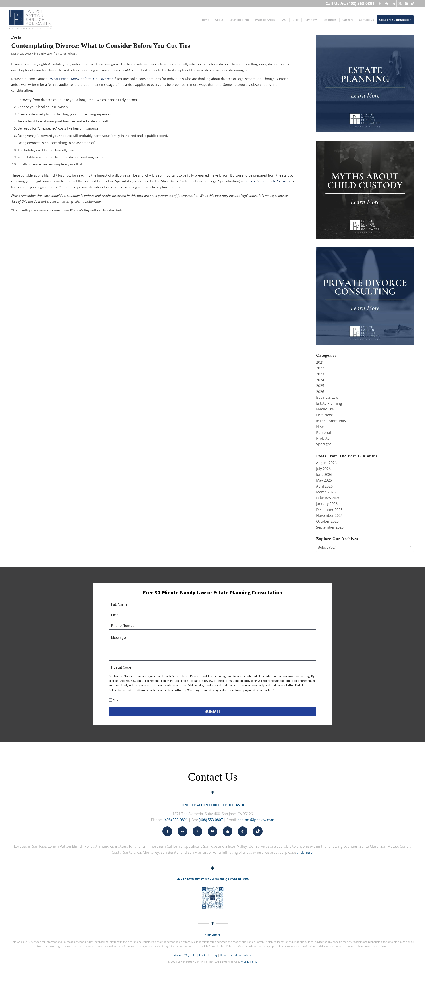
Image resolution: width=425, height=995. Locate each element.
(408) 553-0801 (176, 819)
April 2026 (324, 486)
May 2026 (324, 480)
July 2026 (323, 468)
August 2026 (326, 462)
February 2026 (328, 498)
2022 (320, 368)
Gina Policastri (69, 54)
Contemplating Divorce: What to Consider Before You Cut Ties (100, 45)
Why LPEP (190, 955)
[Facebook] (380, 3)
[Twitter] (400, 3)
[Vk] (413, 3)
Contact (204, 955)
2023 (320, 374)
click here (305, 852)
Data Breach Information (235, 955)
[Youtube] (386, 3)
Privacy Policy (248, 962)
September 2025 (330, 527)
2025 (320, 385)
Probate (323, 438)
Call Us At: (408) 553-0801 (350, 3)
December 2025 (329, 509)
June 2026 (324, 474)
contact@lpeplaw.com (256, 819)
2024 (320, 379)
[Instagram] (406, 3)
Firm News (325, 414)
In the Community (331, 420)
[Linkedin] (393, 3)
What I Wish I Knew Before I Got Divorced (81, 78)
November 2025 (329, 515)
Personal (323, 432)
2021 (320, 362)
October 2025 (327, 521)
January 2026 (327, 503)
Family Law (44, 54)
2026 (320, 391)
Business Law (327, 397)
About (178, 955)
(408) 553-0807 (211, 819)
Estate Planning (329, 403)
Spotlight (323, 444)
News (320, 426)
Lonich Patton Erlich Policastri (267, 181)
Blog (214, 955)
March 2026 (326, 492)
